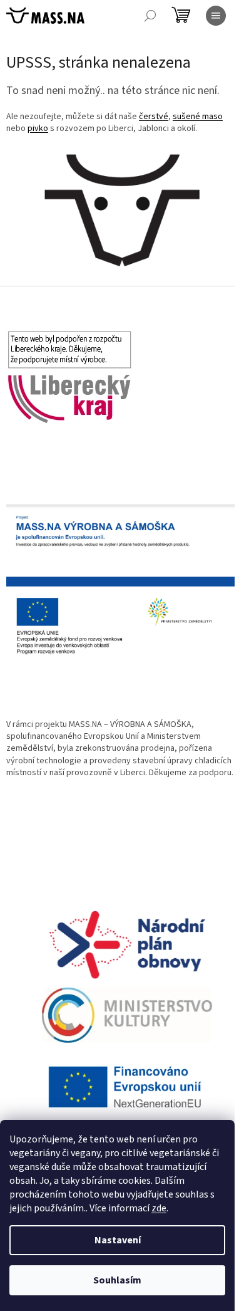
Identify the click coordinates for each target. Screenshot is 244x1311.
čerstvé (153, 116)
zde (158, 1208)
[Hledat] (150, 15)
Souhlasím (117, 1280)
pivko (38, 128)
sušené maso (198, 116)
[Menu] (215, 15)
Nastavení (117, 1240)
